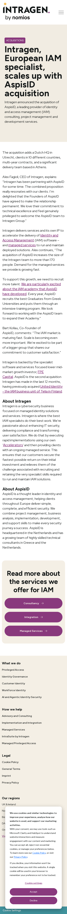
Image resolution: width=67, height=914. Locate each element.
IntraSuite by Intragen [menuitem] (15, 736)
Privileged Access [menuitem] (13, 669)
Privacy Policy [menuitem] (10, 782)
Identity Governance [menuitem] (15, 676)
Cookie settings (33, 883)
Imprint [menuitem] (6, 775)
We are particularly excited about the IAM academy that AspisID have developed (31, 289)
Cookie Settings (12, 910)
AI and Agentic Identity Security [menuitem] (22, 697)
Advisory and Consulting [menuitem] (17, 716)
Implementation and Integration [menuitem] (22, 722)
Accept (33, 891)
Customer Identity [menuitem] (13, 683)
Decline (33, 900)
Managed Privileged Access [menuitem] (19, 743)
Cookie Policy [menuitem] (10, 762)
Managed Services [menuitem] (13, 729)
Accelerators (13, 445)
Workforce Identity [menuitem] (14, 690)
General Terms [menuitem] (11, 769)
